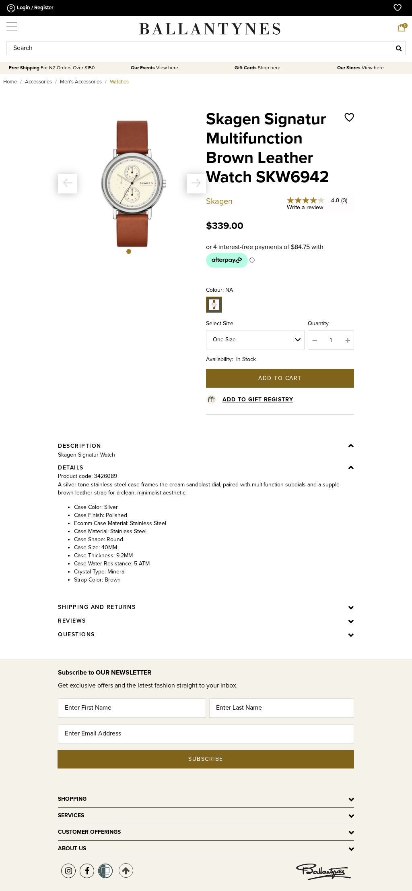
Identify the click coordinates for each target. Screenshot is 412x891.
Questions (76, 634)
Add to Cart (280, 378)
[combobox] (206, 48)
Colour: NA (219, 290)
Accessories (38, 82)
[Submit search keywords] (399, 48)
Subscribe (205, 759)
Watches (119, 82)
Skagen (219, 201)
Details (71, 467)
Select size (219, 323)
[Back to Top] (126, 870)
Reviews (72, 620)
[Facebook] (87, 871)
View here (167, 68)
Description (79, 445)
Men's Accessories (81, 82)
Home (10, 82)
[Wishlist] (349, 156)
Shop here (269, 68)
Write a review (305, 207)
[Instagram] (68, 871)
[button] (67, 183)
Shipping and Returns (97, 607)
